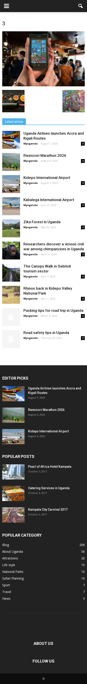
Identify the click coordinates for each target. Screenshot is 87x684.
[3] (43, 85)
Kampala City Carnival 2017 (48, 509)
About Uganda (12, 551)
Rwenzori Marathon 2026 (44, 155)
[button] (81, 6)
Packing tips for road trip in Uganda (53, 310)
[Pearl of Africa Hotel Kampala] (13, 472)
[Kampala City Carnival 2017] (13, 515)
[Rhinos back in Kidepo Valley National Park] (11, 295)
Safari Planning (13, 578)
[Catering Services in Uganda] (13, 493)
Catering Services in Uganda (49, 488)
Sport (6, 585)
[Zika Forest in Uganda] (11, 228)
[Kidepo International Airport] (11, 184)
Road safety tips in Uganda (46, 332)
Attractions (10, 558)
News (6, 598)
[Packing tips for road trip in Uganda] (11, 317)
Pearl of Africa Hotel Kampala (49, 466)
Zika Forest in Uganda (41, 222)
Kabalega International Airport (48, 200)
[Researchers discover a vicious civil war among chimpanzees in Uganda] (11, 250)
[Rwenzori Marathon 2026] (11, 162)
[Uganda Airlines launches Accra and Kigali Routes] (11, 140)
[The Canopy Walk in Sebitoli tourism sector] (11, 273)
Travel (6, 592)
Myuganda (30, 143)
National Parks (12, 571)
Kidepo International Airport (46, 177)
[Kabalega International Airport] (11, 206)
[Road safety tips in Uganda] (11, 339)
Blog (5, 545)
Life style (8, 565)
